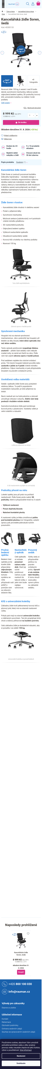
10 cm (23, 897)
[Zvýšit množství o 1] (36, 115)
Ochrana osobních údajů (12, 1029)
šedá (23, 683)
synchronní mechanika (29, 804)
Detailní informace (21, 103)
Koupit (21, 972)
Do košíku (22, 122)
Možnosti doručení (34, 108)
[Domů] (2, 11)
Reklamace (6, 1022)
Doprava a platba (9, 1008)
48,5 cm (24, 872)
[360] (21, 940)
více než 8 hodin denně (29, 727)
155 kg (23, 692)
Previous (2, 53)
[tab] (8, 162)
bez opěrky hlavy (27, 814)
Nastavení (21, 1056)
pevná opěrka (26, 831)
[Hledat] (27, 4)
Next (39, 53)
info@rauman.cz (19, 991)
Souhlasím (21, 1063)
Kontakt (5, 1019)
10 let (23, 687)
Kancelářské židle (27, 673)
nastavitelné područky (29, 836)
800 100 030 (20, 984)
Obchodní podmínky (10, 1025)
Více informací (26, 1050)
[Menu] (3, 4)
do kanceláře (26, 721)
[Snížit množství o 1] (33, 115)
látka (23, 716)
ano (22, 819)
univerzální (25, 857)
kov (22, 848)
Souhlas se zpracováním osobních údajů (18, 1032)
